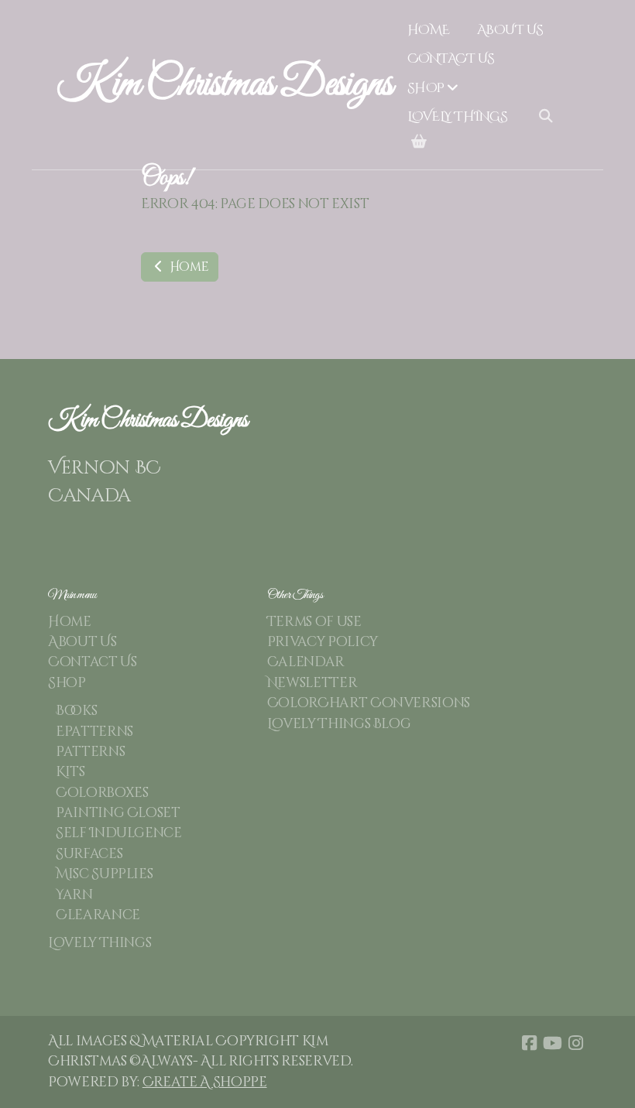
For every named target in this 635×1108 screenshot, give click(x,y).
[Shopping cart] (419, 142)
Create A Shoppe (204, 1082)
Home (187, 266)
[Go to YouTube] (552, 1043)
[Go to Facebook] (529, 1043)
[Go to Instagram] (575, 1043)
